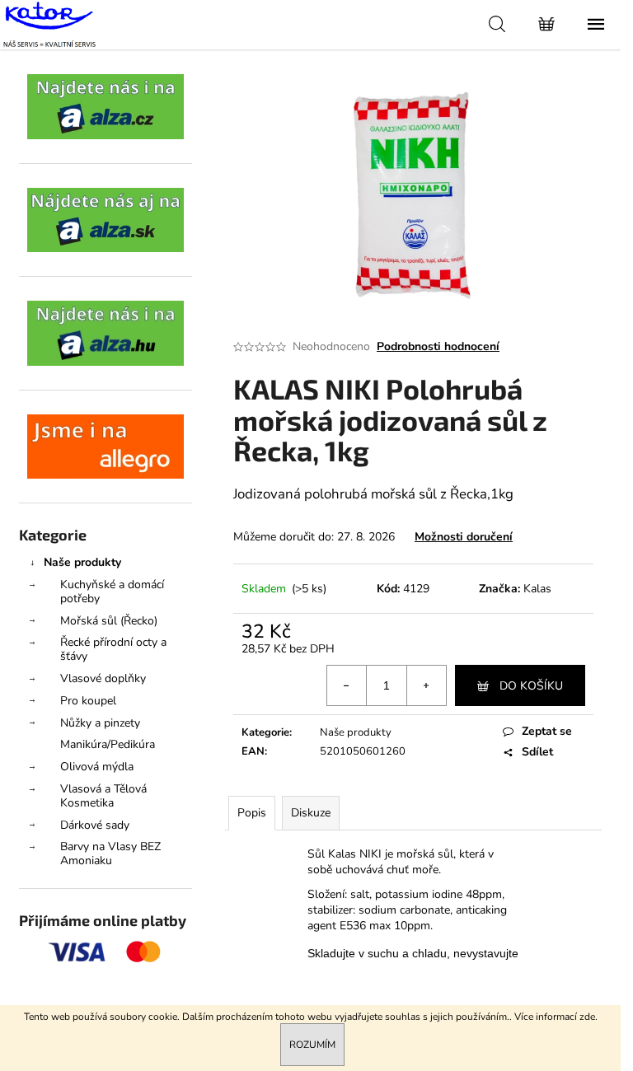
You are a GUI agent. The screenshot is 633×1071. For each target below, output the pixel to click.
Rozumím (312, 1044)
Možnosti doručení (464, 537)
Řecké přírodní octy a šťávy (113, 649)
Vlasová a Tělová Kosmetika (103, 796)
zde (587, 1016)
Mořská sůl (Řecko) (108, 621)
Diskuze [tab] (311, 813)
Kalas (537, 588)
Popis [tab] (251, 813)
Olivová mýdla (97, 766)
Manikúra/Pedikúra (107, 744)
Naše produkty (82, 562)
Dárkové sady (94, 825)
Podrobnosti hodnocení (438, 346)
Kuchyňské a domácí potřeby (112, 591)
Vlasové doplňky (103, 678)
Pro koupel (88, 701)
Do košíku (531, 686)
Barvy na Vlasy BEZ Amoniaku (110, 853)
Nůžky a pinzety (100, 723)
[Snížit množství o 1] (347, 685)
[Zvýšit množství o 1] (426, 685)
